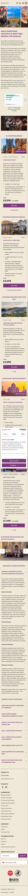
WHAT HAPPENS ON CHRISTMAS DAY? (13, 753)
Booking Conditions (6, 795)
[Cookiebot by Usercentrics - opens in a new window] (19, 430)
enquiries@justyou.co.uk (7, 778)
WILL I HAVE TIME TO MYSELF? (12, 731)
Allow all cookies (14, 460)
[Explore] (14, 146)
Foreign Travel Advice (6, 808)
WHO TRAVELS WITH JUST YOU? (12, 745)
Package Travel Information (8, 803)
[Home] (5, 3)
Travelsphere (4, 826)
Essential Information (6, 797)
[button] (17, 3)
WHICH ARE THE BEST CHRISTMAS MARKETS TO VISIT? (12, 715)
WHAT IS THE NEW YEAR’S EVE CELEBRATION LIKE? (12, 761)
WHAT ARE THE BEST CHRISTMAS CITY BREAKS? (13, 706)
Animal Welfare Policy (6, 816)
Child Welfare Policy (6, 811)
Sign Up (23, 856)
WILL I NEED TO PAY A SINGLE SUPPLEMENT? (12, 738)
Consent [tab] (5, 434)
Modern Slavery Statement (8, 813)
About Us (3, 839)
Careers (3, 829)
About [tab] (23, 434)
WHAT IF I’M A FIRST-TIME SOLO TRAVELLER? (12, 723)
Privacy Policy (4, 805)
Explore (14, 205)
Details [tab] (14, 434)
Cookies (12, 892)
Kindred (3, 844)
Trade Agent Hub (5, 832)
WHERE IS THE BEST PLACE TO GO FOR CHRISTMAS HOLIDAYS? (13, 573)
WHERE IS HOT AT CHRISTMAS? (12, 699)
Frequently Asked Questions (8, 847)
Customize (13, 465)
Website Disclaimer (6, 819)
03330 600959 (5, 775)
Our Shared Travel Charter (7, 800)
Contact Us (4, 841)
